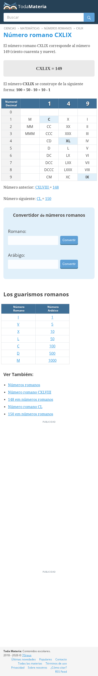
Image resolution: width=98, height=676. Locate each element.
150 (48, 199)
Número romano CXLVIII (29, 392)
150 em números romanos (30, 414)
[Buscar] (89, 17)
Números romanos (24, 385)
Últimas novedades (23, 659)
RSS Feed (61, 672)
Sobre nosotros (37, 667)
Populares (45, 659)
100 (52, 346)
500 (52, 353)
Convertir (69, 240)
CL (39, 199)
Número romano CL (25, 407)
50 (52, 338)
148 (56, 187)
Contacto (61, 659)
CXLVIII (42, 187)
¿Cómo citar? (59, 667)
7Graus (26, 655)
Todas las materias (30, 663)
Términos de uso (56, 663)
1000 (52, 360)
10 (52, 331)
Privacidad (17, 667)
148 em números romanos (30, 399)
